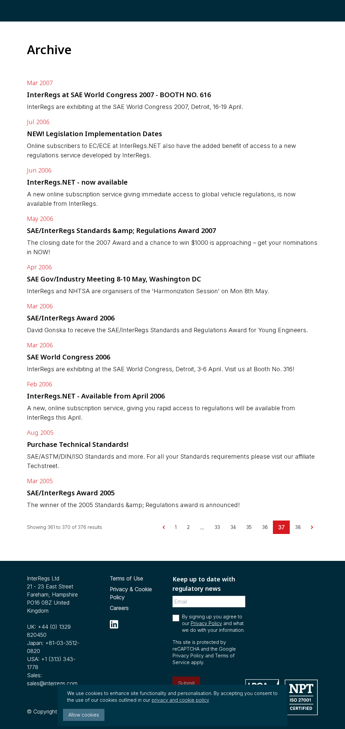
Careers (119, 608)
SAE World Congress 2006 (68, 356)
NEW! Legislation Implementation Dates (94, 133)
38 (298, 527)
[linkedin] (114, 624)
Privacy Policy (206, 623)
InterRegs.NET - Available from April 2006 (96, 395)
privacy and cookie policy (180, 700)
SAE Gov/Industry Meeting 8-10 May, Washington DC (114, 278)
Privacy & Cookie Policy (131, 593)
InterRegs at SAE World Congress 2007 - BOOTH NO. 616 (119, 94)
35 (249, 527)
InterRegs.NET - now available (77, 182)
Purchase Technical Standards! (77, 444)
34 (233, 527)
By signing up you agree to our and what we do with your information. (213, 623)
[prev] (164, 527)
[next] (312, 527)
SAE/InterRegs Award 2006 (71, 317)
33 (217, 527)
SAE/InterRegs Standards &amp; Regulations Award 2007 (121, 230)
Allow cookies (83, 715)
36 (265, 527)
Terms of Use (126, 578)
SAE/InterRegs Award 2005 (71, 492)
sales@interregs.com (52, 683)
